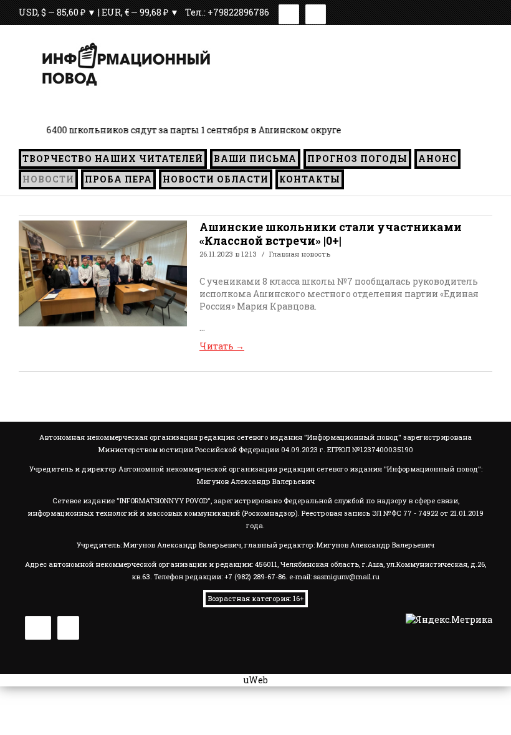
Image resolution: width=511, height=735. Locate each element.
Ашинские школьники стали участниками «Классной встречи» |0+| (330, 233)
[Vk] (289, 12)
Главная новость (299, 253)
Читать (221, 346)
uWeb (256, 680)
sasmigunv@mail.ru (346, 576)
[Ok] (315, 12)
